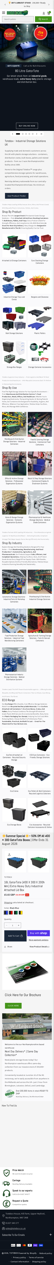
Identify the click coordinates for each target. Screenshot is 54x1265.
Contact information (20, 1261)
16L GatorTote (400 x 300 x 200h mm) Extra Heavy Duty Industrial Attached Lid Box (24, 886)
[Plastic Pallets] (40, 321)
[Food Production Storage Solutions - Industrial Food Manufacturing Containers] (14, 625)
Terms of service (36, 1257)
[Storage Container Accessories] (40, 355)
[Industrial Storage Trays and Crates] (14, 286)
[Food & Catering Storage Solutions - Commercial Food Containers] (40, 429)
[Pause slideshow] (41, 134)
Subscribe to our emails (13, 1234)
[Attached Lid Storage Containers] (14, 248)
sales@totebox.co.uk (16, 1228)
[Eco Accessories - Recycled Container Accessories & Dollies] (40, 813)
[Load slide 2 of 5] (21, 134)
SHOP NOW (27, 106)
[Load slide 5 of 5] (32, 134)
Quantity (7, 919)
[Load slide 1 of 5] (16, 134)
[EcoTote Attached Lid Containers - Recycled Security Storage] (14, 745)
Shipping (8, 902)
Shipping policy (39, 1261)
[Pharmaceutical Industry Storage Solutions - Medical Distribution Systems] (14, 664)
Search (45, 19)
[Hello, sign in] (43, 13)
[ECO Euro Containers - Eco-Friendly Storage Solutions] (40, 744)
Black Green (16, 912)
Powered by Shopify (27, 1253)
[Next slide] (49, 5)
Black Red (11, 912)
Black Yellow (20, 912)
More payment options (38, 940)
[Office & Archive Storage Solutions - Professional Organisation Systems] (14, 468)
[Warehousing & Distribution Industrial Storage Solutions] (40, 585)
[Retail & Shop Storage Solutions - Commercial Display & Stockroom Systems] (40, 468)
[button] (4, 12)
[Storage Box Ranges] (14, 355)
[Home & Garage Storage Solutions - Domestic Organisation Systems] (14, 507)
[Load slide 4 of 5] (29, 134)
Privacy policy (19, 1257)
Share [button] (9, 946)
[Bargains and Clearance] (40, 285)
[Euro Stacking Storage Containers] (40, 249)
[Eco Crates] (14, 779)
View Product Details (39, 946)
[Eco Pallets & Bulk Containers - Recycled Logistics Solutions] (40, 780)
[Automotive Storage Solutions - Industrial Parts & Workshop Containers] (14, 586)
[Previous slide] (5, 5)
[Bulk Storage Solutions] (14, 321)
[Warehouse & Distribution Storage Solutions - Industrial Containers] (14, 429)
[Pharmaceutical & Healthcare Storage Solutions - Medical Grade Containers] (40, 507)
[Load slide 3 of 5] (26, 134)
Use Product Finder (17, 196)
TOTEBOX (13, 1253)
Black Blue (6, 912)
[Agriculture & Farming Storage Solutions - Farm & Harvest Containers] (40, 625)
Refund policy (45, 1253)
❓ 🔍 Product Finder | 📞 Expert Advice (27, 4)
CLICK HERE (13, 1005)
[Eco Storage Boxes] (14, 812)
